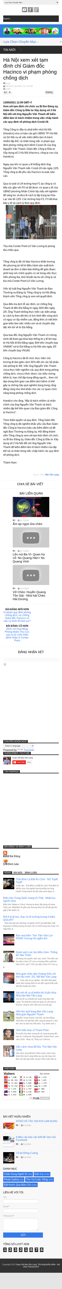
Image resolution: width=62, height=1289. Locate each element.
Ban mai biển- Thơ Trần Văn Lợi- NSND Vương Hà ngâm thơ (34, 937)
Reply (7, 83)
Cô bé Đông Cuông (27, 1153)
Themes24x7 (33, 1267)
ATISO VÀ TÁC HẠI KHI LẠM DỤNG (36, 1121)
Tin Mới (9, 50)
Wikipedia (36, 9)
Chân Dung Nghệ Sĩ (15, 1174)
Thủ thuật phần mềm (46, 1264)
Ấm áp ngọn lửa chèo (27, 524)
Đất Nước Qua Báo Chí (15, 86)
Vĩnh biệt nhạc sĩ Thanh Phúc (32, 1030)
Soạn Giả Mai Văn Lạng (26, 1264)
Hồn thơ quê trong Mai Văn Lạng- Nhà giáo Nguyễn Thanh (35, 1013)
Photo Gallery (11, 1179)
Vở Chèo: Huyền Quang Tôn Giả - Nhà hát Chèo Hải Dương (29, 595)
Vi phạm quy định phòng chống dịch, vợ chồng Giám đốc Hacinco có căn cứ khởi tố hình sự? (17, 616)
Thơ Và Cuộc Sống (37, 1179)
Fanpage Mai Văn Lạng (30, 9)
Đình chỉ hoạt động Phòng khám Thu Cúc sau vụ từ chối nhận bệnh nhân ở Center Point (17, 635)
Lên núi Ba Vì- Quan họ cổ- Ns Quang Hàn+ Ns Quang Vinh (29, 558)
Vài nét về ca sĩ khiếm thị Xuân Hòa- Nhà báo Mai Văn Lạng (36, 994)
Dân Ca (38, 1174)
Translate (29, 750)
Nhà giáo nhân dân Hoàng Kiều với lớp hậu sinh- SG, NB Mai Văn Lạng (36, 975)
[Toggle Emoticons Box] (5, 664)
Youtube (24, 9)
